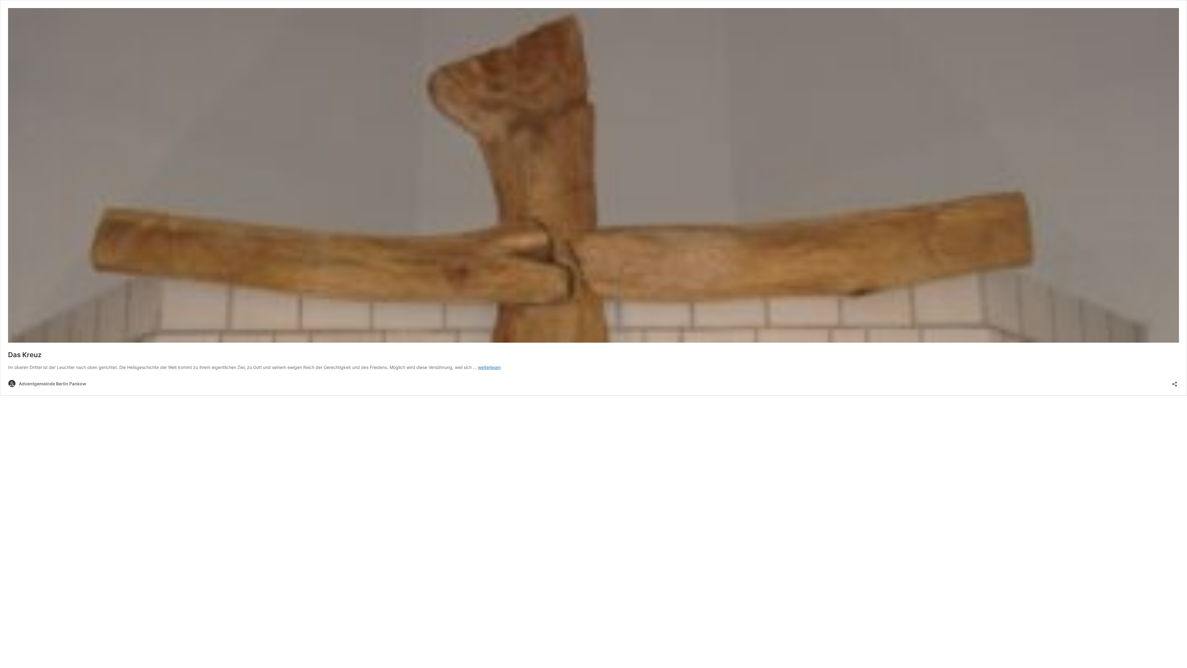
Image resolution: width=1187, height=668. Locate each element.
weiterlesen (489, 367)
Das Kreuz (24, 355)
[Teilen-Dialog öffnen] (1174, 382)
